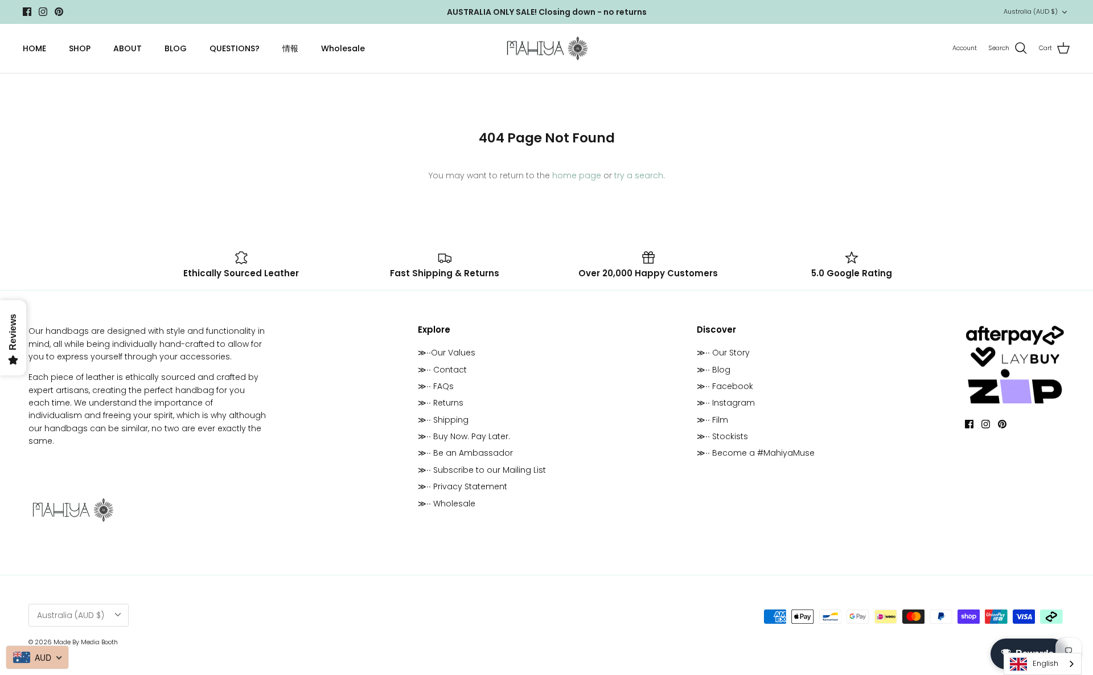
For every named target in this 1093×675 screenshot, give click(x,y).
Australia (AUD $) (1031, 11)
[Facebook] (27, 11)
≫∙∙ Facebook (725, 386)
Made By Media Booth (86, 642)
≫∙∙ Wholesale (446, 503)
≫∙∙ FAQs (436, 386)
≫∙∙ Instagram (726, 402)
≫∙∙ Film (712, 420)
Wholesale (343, 48)
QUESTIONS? (234, 48)
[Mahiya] (547, 48)
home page (576, 175)
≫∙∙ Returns (440, 402)
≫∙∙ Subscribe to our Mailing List (482, 470)
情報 (290, 48)
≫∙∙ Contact (442, 369)
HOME (34, 48)
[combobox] (1043, 664)
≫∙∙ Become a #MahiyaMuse (756, 453)
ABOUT (127, 48)
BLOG (176, 48)
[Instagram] (43, 11)
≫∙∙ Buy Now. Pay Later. (464, 436)
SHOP (80, 48)
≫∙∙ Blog (713, 369)
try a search (638, 175)
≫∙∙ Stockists (722, 436)
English (1045, 663)
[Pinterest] (59, 11)
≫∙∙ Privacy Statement (462, 486)
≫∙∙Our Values (446, 352)
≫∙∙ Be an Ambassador (465, 453)
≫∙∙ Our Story (723, 352)
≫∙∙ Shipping (443, 420)
